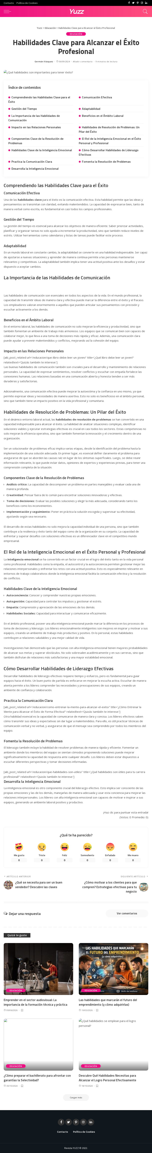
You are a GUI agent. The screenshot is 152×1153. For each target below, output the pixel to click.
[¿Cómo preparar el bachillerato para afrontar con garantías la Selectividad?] (38, 1045)
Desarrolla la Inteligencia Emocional (35, 168)
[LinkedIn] (146, 3)
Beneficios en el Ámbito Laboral (102, 115)
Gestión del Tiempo (24, 108)
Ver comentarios (127, 913)
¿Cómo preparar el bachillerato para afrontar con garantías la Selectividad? (37, 1078)
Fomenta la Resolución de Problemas (106, 161)
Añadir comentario (82, 61)
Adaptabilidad (91, 108)
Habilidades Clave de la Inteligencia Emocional (41, 150)
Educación (76, 34)
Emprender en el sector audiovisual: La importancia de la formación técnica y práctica (35, 1002)
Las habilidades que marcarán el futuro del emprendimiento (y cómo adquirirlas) (108, 1002)
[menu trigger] (8, 11)
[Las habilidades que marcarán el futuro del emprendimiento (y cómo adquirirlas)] (113, 969)
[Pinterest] (138, 3)
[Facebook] (129, 3)
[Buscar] (144, 11)
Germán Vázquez (44, 61)
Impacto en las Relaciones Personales (36, 127)
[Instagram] (142, 3)
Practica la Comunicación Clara (31, 161)
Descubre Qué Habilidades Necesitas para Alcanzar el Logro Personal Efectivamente (107, 1078)
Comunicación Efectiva (97, 97)
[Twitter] (133, 3)
